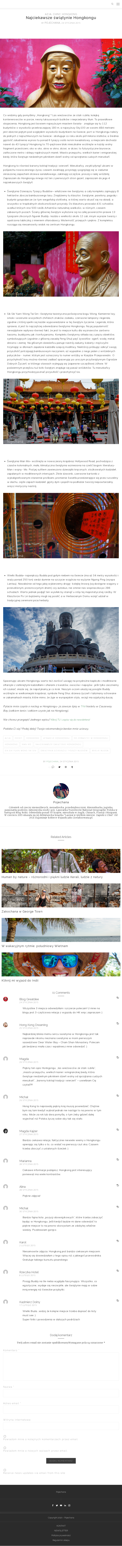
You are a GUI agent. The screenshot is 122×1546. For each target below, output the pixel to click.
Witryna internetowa (17, 1419)
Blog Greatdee (29, 999)
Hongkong (69, 14)
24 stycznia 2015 (28, 1002)
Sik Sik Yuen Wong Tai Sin (20, 751)
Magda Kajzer (28, 1131)
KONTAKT (61, 1526)
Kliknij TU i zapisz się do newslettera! (70, 719)
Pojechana (61, 1492)
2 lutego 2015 (27, 1245)
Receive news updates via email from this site (34, 1473)
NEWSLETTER (61, 1530)
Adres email (12, 1403)
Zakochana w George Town (22, 911)
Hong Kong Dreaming (33, 1025)
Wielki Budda (100, 751)
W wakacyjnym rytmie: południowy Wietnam (35, 946)
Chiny (57, 14)
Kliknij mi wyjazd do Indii (20, 980)
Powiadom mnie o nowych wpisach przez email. (35, 1450)
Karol (22, 1242)
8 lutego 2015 (27, 1275)
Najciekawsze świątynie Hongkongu (58, 744)
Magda (24, 1059)
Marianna (25, 1161)
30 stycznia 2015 (28, 1211)
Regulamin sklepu (61, 1540)
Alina (22, 1186)
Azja (48, 14)
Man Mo (26, 744)
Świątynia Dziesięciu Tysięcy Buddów (64, 751)
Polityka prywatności (61, 1535)
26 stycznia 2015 (28, 1062)
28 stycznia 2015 (28, 1164)
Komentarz (11, 1350)
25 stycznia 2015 (28, 1028)
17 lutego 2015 (28, 1305)
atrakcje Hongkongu (56, 738)
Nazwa (8, 1386)
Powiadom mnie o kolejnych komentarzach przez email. (41, 1439)
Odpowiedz (113, 998)
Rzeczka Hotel (29, 1272)
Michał (23, 1097)
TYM (83, 706)
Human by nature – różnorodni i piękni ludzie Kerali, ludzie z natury (52, 877)
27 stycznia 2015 (28, 1134)
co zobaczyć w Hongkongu (91, 738)
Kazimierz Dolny (29, 1302)
